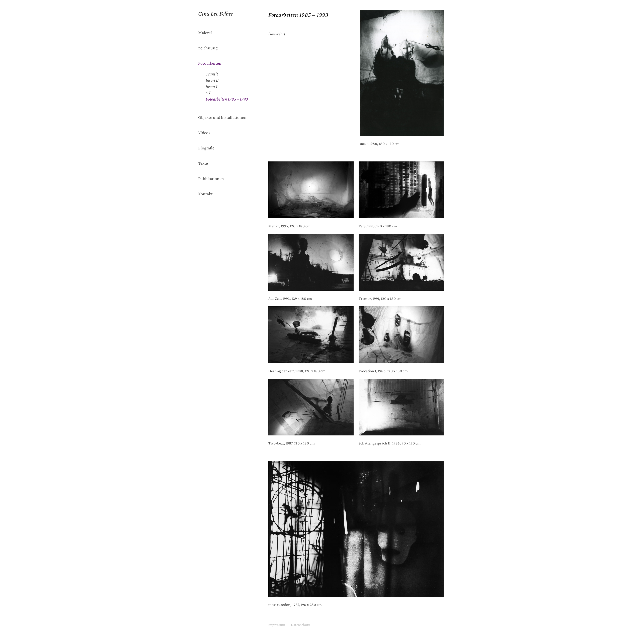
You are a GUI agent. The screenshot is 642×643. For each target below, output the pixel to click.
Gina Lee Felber (215, 13)
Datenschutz (300, 625)
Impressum (276, 625)
